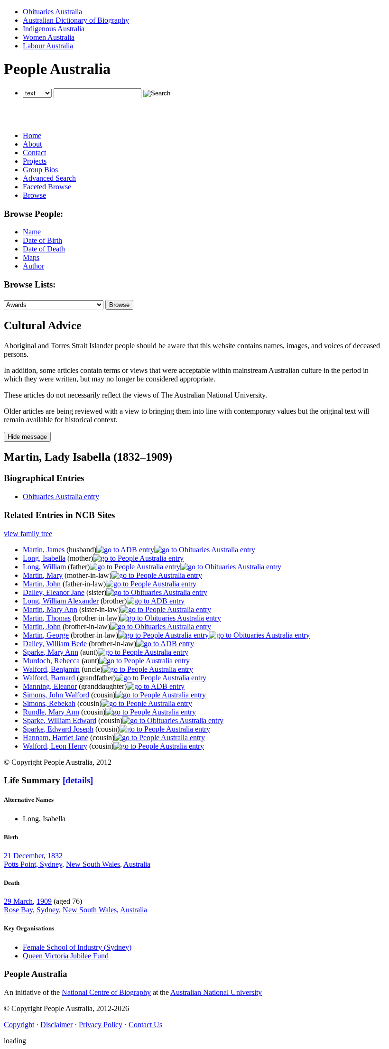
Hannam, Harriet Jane (55, 737)
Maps (31, 257)
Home (32, 135)
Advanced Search (49, 178)
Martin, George (46, 635)
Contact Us (145, 1025)
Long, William (44, 567)
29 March (18, 901)
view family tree (28, 533)
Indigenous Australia (53, 29)
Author (33, 266)
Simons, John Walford (56, 695)
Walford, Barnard (49, 678)
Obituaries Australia (52, 12)
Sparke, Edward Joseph (58, 729)
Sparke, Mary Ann (50, 652)
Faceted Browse (47, 187)
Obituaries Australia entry (61, 496)
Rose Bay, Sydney (31, 910)
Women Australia (48, 37)
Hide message (27, 436)
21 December (24, 856)
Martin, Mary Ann (50, 609)
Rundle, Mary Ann (51, 712)
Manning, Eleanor (50, 686)
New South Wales (93, 864)
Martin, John (42, 584)
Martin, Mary (43, 575)
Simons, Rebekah (49, 703)
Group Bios (40, 170)
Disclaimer (56, 1025)
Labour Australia (48, 46)
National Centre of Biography (106, 992)
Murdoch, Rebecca (51, 661)
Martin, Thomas (47, 618)
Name (32, 232)
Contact (34, 153)
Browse (34, 195)
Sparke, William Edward (59, 720)
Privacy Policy (100, 1025)
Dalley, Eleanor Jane (53, 592)
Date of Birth (42, 240)
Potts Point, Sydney (33, 864)
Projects (34, 161)
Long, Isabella (44, 558)
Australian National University (216, 992)
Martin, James (44, 550)
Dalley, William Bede (55, 644)
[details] (78, 780)
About (32, 144)
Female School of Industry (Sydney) (77, 947)
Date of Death (44, 249)
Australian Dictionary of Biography (76, 20)
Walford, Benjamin (51, 669)
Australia (136, 864)
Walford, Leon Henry (55, 746)
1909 (44, 901)
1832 (55, 856)
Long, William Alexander (61, 601)
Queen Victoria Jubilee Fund (66, 956)
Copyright (19, 1025)
